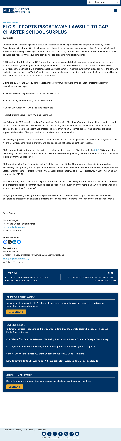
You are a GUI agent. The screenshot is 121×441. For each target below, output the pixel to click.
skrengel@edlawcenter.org (16, 227)
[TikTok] (71, 434)
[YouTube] (77, 434)
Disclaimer (41, 430)
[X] (10, 242)
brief (96, 150)
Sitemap (32, 430)
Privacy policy (21, 430)
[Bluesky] (19, 242)
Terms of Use (9, 430)
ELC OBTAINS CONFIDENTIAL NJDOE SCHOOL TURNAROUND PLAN (91, 277)
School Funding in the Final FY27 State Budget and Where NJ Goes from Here (45, 353)
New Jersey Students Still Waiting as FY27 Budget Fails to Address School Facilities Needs (52, 361)
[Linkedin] (14, 242)
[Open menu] (115, 10)
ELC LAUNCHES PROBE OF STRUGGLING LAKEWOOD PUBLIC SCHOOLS (26, 277)
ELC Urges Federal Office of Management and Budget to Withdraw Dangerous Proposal (50, 346)
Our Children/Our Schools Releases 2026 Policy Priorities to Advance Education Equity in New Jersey (57, 339)
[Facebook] (5, 242)
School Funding (10, 22)
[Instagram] (66, 434)
